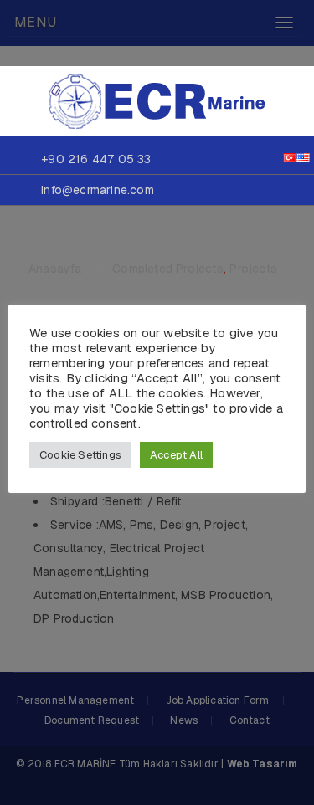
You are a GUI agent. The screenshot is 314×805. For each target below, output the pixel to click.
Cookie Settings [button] (80, 455)
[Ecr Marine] (157, 99)
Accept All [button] (176, 455)
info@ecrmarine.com (97, 189)
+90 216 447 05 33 (96, 159)
